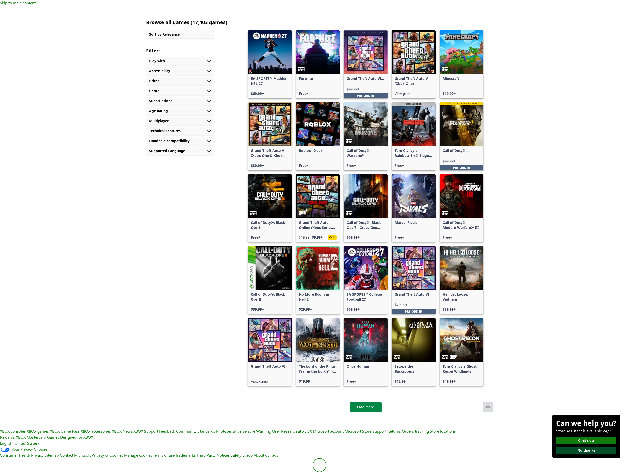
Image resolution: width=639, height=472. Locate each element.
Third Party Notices (213, 455)
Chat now (586, 440)
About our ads (266, 455)
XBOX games (38, 431)
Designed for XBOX (76, 437)
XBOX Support (145, 431)
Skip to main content (18, 2)
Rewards (7, 437)
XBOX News (122, 431)
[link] (270, 64)
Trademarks (186, 455)
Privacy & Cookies (107, 455)
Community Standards (195, 431)
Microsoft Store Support (365, 431)
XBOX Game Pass (65, 431)
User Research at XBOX (292, 431)
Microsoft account (328, 431)
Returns (394, 431)
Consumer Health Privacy (22, 455)
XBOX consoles (13, 431)
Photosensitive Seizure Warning (243, 431)
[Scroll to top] (488, 407)
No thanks (586, 450)
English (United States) (19, 443)
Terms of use (164, 455)
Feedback (167, 431)
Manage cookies (138, 455)
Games (53, 437)
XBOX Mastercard (31, 437)
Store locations (443, 431)
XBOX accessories (96, 431)
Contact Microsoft (75, 455)
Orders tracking (415, 431)
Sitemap (52, 455)
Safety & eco (242, 455)
